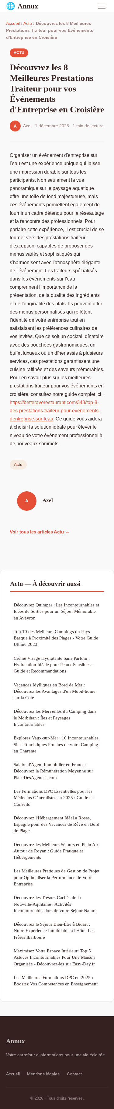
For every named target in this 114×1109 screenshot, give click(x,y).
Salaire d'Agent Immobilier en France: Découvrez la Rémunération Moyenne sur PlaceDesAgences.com (53, 771)
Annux (22, 6)
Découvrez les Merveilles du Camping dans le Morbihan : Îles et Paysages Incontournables (55, 718)
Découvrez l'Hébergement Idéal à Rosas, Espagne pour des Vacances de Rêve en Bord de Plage (56, 824)
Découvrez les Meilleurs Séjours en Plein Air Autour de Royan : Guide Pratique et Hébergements (56, 851)
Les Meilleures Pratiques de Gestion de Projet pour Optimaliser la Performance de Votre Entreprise (56, 877)
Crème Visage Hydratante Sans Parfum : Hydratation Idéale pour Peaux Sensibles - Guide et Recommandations (53, 665)
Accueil (13, 23)
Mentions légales (43, 1073)
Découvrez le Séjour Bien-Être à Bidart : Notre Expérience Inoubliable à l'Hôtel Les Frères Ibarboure (54, 930)
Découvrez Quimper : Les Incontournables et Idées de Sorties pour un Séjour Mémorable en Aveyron (56, 611)
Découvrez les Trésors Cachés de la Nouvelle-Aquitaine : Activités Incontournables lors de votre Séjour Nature (55, 904)
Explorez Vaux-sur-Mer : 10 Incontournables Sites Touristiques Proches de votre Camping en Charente (56, 744)
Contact (74, 1073)
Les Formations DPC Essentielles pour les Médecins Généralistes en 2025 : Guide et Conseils (53, 798)
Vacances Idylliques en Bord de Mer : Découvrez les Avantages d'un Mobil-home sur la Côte (54, 691)
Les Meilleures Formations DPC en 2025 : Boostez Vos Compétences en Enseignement (56, 980)
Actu (27, 23)
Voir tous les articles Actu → (40, 531)
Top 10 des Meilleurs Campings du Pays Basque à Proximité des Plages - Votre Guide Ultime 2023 (56, 638)
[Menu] (102, 6)
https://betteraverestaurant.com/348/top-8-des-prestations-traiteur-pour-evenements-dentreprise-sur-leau (55, 410)
